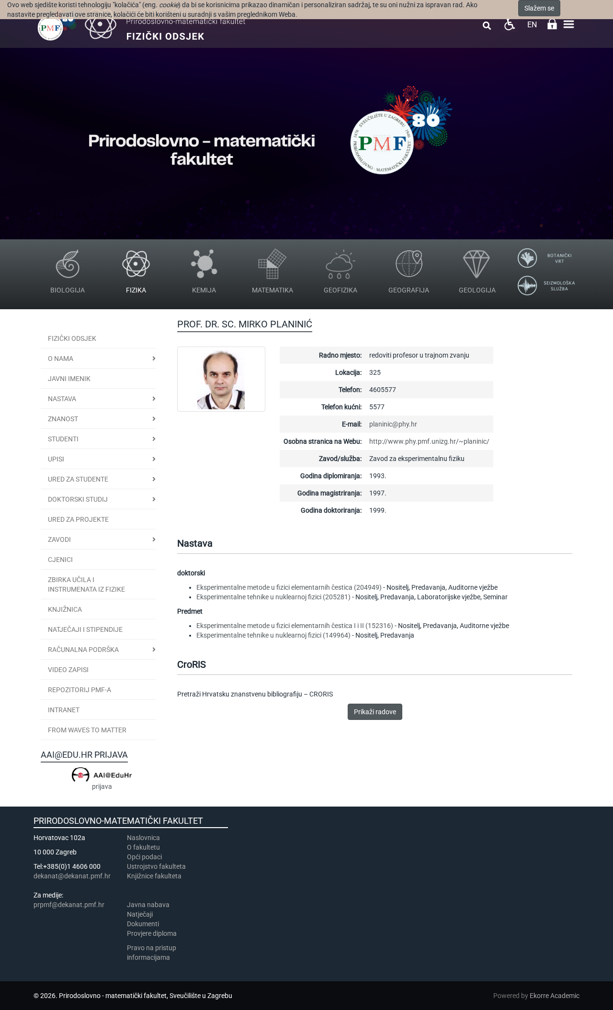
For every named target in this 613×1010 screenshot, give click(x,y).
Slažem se (539, 8)
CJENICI (60, 559)
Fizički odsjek (72, 338)
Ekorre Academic (554, 995)
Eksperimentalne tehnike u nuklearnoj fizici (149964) (273, 635)
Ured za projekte (78, 519)
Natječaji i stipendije (85, 629)
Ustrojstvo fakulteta (156, 866)
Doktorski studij (78, 499)
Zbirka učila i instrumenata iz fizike (86, 584)
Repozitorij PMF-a (79, 690)
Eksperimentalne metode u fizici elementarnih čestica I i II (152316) (294, 625)
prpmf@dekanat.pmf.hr (69, 905)
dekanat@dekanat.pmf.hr (72, 876)
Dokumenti (143, 924)
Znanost (63, 419)
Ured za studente (78, 479)
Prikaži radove (375, 712)
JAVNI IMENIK (69, 378)
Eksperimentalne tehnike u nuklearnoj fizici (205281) (273, 597)
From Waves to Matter (87, 730)
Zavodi (59, 539)
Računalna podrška (83, 649)
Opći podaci (144, 857)
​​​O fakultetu (143, 847)
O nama (60, 358)
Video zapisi (68, 669)
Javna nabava (148, 905)
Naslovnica (143, 838)
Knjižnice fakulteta (154, 876)
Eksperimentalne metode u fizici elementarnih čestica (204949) (289, 587)
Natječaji (140, 914)
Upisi (56, 459)
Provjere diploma (152, 933)
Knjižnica (65, 609)
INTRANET (63, 710)
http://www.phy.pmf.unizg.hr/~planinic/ (429, 441)
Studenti (63, 439)
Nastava (62, 399)
